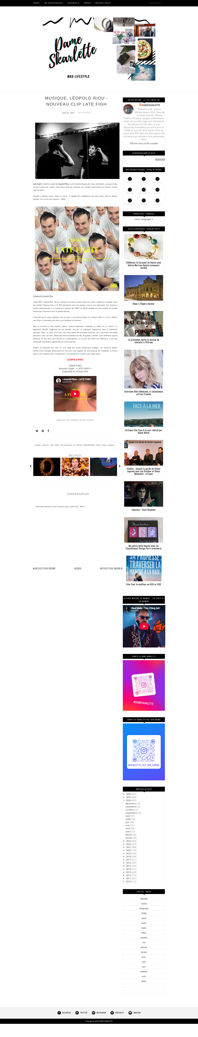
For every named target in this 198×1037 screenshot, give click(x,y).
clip (51, 445)
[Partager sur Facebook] (47, 431)
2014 (128, 869)
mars (128, 831)
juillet (129, 819)
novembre (131, 806)
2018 (128, 856)
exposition (143, 937)
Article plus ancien (110, 568)
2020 (128, 850)
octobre (130, 809)
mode (144, 961)
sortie (144, 976)
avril (128, 828)
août (128, 815)
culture (57, 445)
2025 (128, 797)
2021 (128, 847)
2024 (128, 800)
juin (128, 822)
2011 (128, 878)
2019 (128, 853)
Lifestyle (79, 445)
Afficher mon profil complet (144, 143)
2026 (128, 794)
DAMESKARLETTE (151, 105)
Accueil (78, 568)
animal (144, 918)
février (129, 834)
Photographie (143, 908)
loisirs (98, 445)
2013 (128, 872)
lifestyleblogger (89, 445)
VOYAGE (143, 913)
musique (111, 445)
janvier (129, 837)
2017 (128, 859)
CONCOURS (144, 898)
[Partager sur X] (35, 431)
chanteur (45, 445)
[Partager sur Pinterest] (41, 431)
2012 (128, 875)
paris (144, 966)
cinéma (143, 927)
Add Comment (84, 112)
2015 (128, 865)
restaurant (143, 971)
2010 (128, 881)
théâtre (143, 981)
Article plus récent (45, 568)
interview (144, 952)
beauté (144, 923)
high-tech (144, 947)
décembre (131, 803)
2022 (128, 844)
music (104, 445)
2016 (128, 862)
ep (74, 445)
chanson (38, 445)
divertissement (66, 445)
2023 (128, 840)
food (143, 942)
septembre (131, 812)
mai (128, 825)
